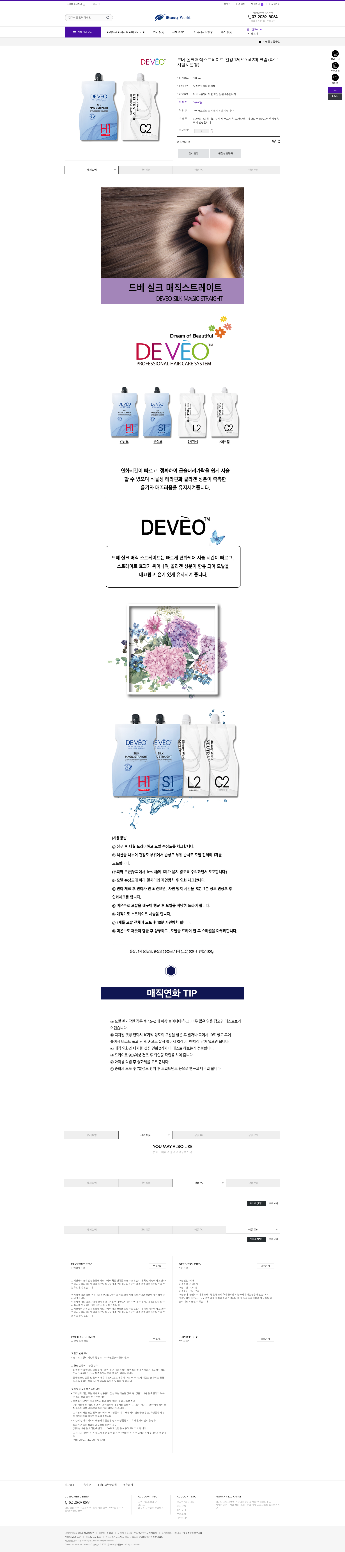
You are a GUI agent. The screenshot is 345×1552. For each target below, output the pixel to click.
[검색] (108, 17)
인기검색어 (253, 29)
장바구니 (181, 1509)
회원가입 (189, 1502)
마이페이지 (182, 1517)
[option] (263, 33)
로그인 (180, 1502)
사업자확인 (151, 1533)
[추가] (211, 129)
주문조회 (181, 1513)
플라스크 (254, 33)
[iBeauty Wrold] (172, 17)
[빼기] (211, 132)
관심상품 (181, 1505)
